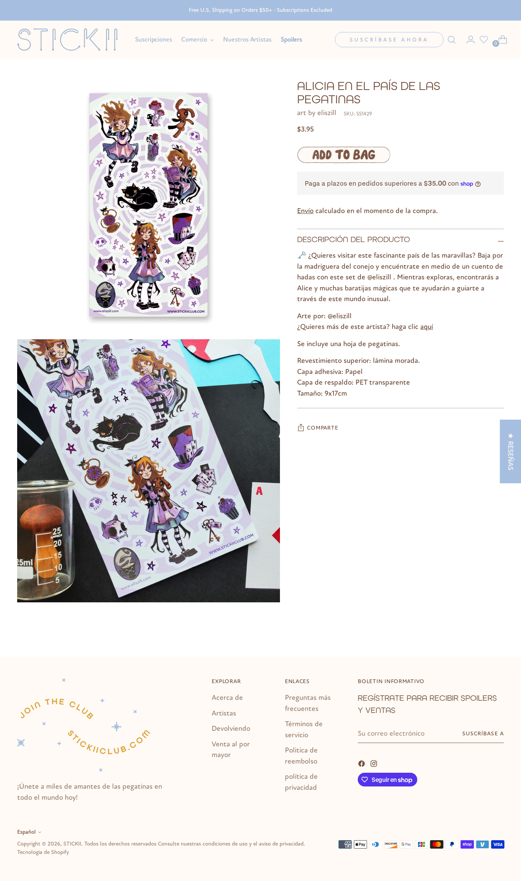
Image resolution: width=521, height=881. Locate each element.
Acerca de (227, 697)
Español (26, 832)
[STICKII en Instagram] (374, 763)
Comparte (322, 428)
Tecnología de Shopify (43, 852)
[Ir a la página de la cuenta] (467, 39)
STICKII (72, 844)
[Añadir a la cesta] (343, 155)
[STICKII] (70, 39)
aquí (426, 327)
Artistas (224, 713)
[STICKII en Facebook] (362, 763)
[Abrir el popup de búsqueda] (451, 39)
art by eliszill (316, 113)
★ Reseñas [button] (510, 451)
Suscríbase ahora (389, 40)
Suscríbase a (483, 733)
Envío (305, 211)
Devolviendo (231, 728)
